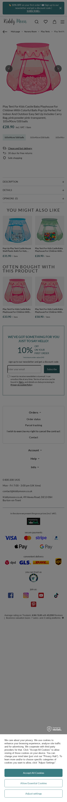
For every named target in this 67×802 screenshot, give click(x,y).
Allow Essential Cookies (33, 783)
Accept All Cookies (33, 772)
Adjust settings (33, 793)
